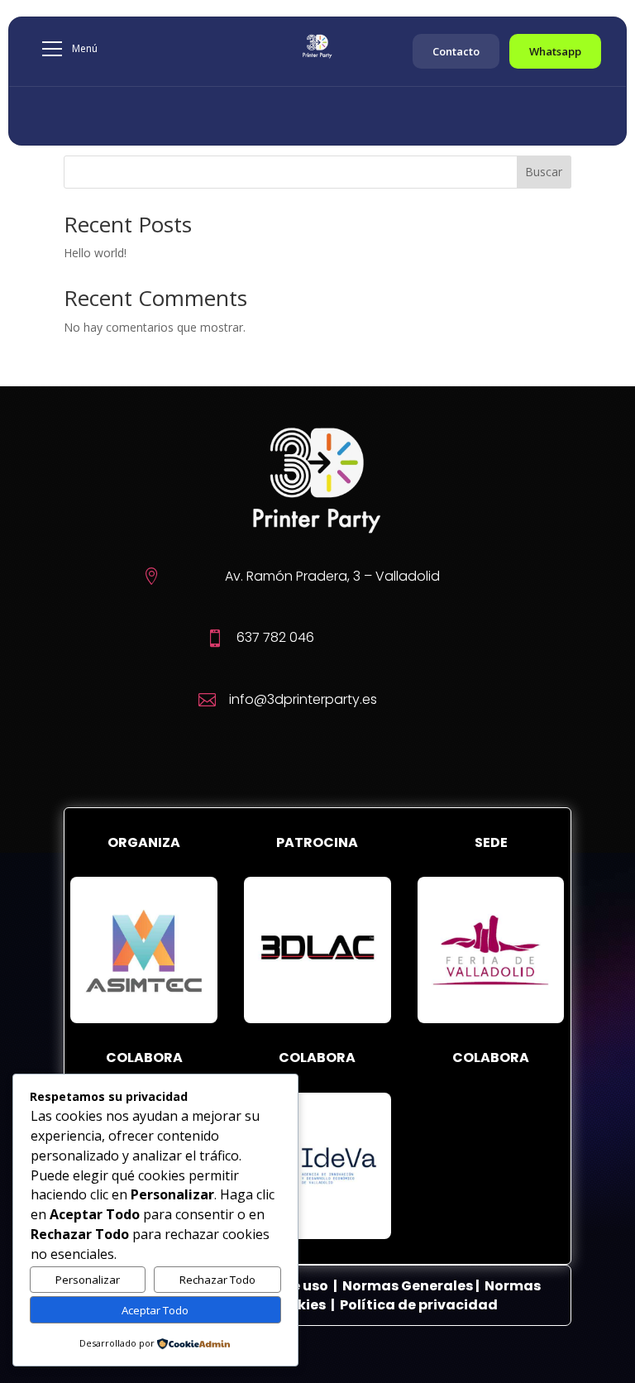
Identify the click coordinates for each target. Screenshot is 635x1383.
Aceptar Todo (155, 1310)
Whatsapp (555, 51)
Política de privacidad (419, 1304)
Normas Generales (407, 1285)
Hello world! (95, 253)
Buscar (543, 171)
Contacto (456, 51)
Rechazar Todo (217, 1279)
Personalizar (87, 1279)
